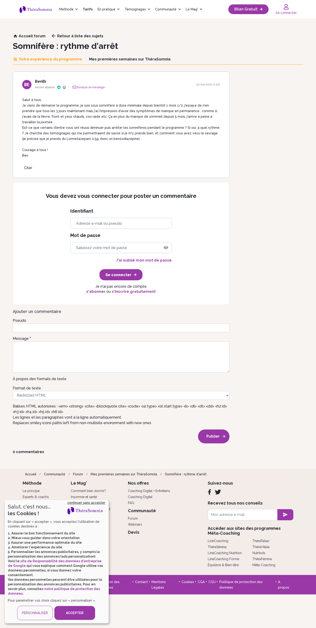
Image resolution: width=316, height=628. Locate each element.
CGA (201, 582)
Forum (78, 474)
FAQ (131, 503)
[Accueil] (38, 9)
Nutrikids (258, 553)
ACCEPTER (75, 613)
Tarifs (88, 9)
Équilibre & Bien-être (223, 565)
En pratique (106, 9)
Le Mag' (192, 9)
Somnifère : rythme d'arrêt (186, 474)
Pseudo (19, 320)
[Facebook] (209, 492)
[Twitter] (218, 492)
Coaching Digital (140, 497)
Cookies (188, 582)
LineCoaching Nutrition (225, 553)
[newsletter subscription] (285, 514)
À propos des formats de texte (39, 379)
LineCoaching (218, 541)
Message (21, 338)
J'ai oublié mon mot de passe (144, 260)
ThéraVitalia (261, 547)
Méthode (66, 9)
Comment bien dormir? (88, 491)
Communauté (166, 9)
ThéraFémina (262, 559)
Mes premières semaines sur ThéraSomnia (124, 474)
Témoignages (135, 9)
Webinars (135, 524)
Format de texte (27, 388)
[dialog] (57, 561)
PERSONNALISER (35, 613)
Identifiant (81, 211)
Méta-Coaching (263, 565)
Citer (28, 168)
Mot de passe (85, 235)
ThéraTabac (261, 541)
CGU (212, 582)
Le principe (31, 491)
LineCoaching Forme (223, 559)
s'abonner (95, 291)
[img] (166, 248)
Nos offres (138, 483)
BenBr (40, 81)
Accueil (30, 474)
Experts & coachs (36, 497)
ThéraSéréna (217, 547)
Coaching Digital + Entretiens (149, 491)
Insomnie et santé (84, 497)
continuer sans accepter (86, 503)
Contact (141, 582)
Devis (133, 532)
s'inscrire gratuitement (134, 291)
